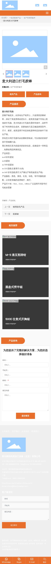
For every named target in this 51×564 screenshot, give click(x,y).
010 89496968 (35, 464)
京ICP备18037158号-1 (11, 549)
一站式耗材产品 (15, 18)
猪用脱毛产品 (18, 206)
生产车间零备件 (29, 18)
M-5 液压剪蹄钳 (15, 255)
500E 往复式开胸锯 (17, 319)
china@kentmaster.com (17, 486)
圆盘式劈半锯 (14, 287)
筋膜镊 (16, 214)
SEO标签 (32, 543)
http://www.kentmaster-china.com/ (17, 483)
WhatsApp (6, 562)
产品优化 (12, 200)
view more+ (10, 259)
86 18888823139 (12, 464)
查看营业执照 (23, 543)
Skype (19, 562)
